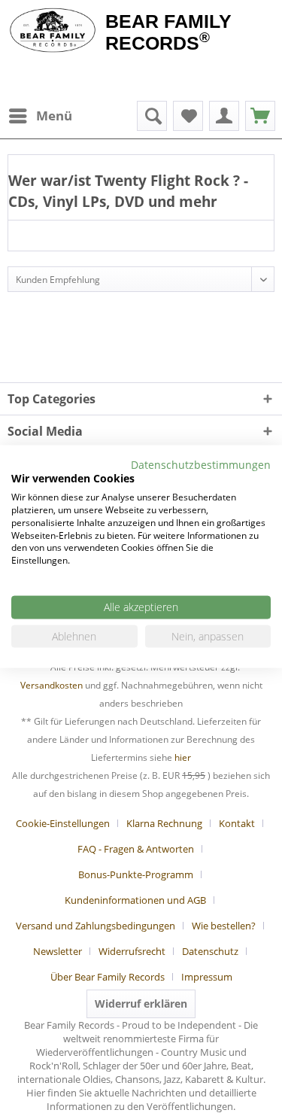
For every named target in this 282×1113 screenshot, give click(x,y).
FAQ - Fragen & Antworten (135, 849)
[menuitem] (40, 116)
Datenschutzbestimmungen (201, 464)
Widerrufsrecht (132, 951)
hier (182, 757)
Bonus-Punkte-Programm (135, 874)
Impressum (206, 977)
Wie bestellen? (224, 925)
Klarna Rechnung (164, 823)
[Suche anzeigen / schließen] (152, 116)
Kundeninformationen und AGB (135, 900)
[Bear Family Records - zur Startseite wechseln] (53, 32)
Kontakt (237, 823)
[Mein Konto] (224, 116)
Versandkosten (51, 685)
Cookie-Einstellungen (63, 823)
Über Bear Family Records (107, 977)
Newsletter (57, 951)
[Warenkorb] (260, 116)
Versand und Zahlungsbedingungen (95, 925)
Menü (54, 115)
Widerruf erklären (141, 1003)
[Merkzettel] (188, 116)
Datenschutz (210, 951)
